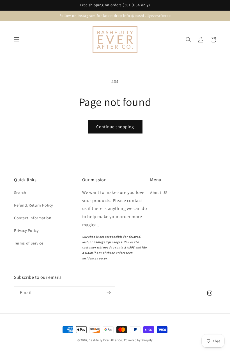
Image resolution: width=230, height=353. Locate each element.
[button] (17, 39)
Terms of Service (28, 243)
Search (20, 192)
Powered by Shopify (138, 340)
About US (158, 192)
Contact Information (32, 217)
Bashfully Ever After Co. (106, 340)
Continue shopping (115, 126)
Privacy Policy (26, 230)
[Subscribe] (108, 292)
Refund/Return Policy (33, 205)
